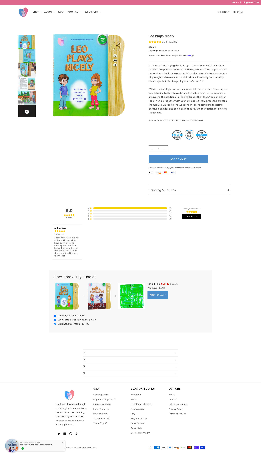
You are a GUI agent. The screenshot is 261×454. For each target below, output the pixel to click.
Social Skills (136, 428)
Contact (173, 399)
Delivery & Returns (178, 404)
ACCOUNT (224, 12)
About (172, 394)
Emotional (136, 394)
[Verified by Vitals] (22, 447)
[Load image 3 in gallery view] (27, 70)
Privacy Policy (176, 409)
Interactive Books (102, 404)
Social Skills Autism (140, 432)
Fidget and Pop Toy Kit (104, 399)
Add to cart (158, 294)
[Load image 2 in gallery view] (27, 56)
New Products (100, 413)
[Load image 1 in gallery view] (27, 42)
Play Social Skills (139, 418)
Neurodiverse (137, 409)
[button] (38, 12)
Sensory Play (137, 423)
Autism (134, 399)
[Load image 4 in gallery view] (27, 84)
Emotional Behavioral (142, 404)
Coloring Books (100, 394)
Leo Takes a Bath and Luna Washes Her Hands (37, 443)
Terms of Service (177, 413)
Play (133, 413)
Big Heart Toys (69, 447)
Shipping (153, 50)
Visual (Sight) (100, 423)
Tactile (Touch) (101, 418)
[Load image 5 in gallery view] (27, 98)
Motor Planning (101, 409)
